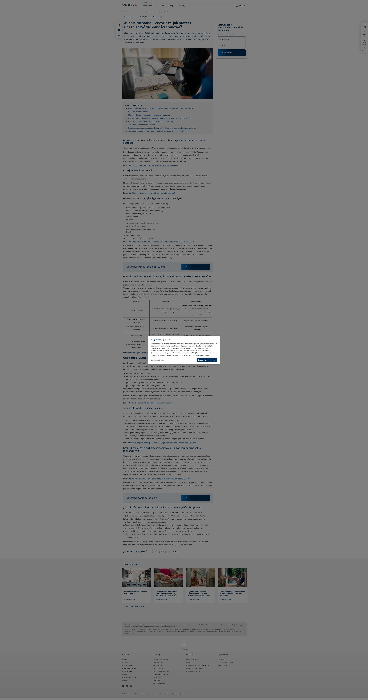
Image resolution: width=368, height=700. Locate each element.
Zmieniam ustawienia (157, 360)
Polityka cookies (204, 355)
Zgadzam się (202, 360)
